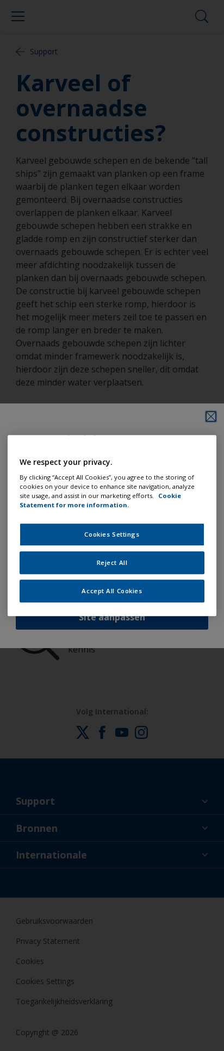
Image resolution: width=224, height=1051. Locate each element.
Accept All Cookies (112, 591)
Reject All (112, 562)
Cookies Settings (111, 535)
